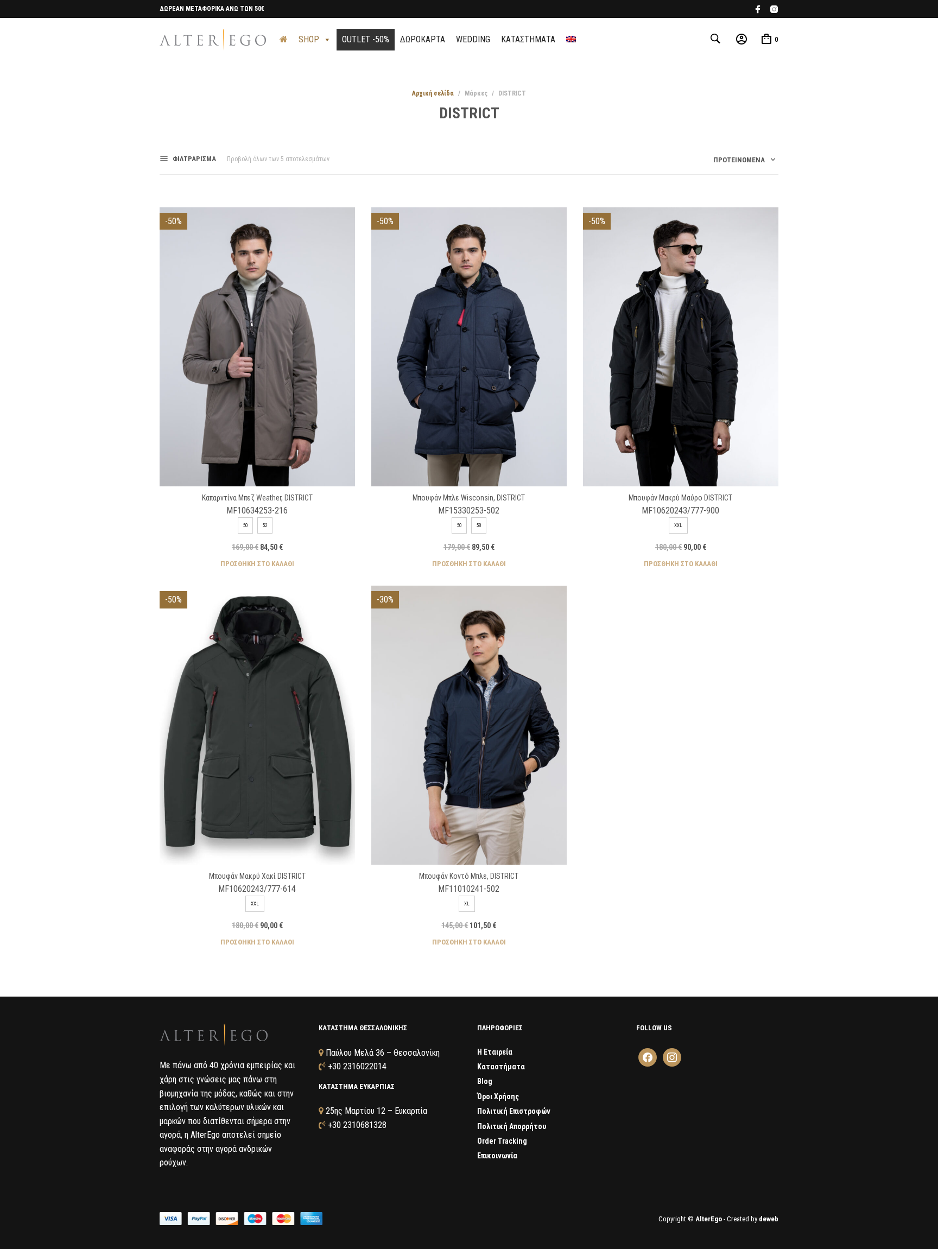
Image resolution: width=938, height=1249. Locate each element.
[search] (716, 38)
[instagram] (774, 10)
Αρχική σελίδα (433, 93)
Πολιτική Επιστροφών (513, 1111)
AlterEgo (708, 1219)
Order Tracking (502, 1141)
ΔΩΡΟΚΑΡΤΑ (422, 39)
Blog (484, 1081)
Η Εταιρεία (494, 1052)
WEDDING (473, 39)
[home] (283, 39)
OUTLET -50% (365, 39)
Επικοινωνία (497, 1155)
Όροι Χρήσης (498, 1096)
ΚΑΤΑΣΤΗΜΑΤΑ (528, 39)
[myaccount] (741, 38)
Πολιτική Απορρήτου (511, 1126)
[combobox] (740, 162)
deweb (768, 1219)
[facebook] (757, 10)
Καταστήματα (501, 1066)
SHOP (309, 39)
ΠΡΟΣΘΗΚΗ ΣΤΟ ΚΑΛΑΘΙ (257, 563)
